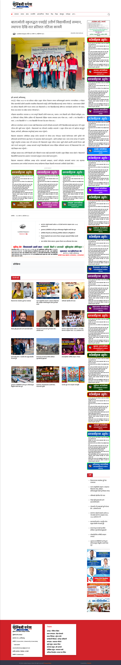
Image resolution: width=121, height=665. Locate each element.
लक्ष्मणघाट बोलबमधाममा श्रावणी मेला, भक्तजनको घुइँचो (45, 386)
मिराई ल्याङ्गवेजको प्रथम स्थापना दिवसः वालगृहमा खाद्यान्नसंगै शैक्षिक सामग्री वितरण (59, 237)
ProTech (89, 663)
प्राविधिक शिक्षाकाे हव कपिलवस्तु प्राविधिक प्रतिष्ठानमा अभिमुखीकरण (58, 233)
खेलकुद (62, 14)
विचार (47, 14)
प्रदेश (27, 14)
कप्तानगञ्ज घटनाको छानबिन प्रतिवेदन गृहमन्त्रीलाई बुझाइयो (45, 358)
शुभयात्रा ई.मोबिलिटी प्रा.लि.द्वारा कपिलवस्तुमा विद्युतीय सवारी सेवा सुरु (58, 230)
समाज (22, 14)
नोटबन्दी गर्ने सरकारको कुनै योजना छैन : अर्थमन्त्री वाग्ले (46, 330)
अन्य (73, 14)
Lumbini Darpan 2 (22, 34)
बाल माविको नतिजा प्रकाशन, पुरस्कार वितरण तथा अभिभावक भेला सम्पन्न (59, 241)
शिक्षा (56, 14)
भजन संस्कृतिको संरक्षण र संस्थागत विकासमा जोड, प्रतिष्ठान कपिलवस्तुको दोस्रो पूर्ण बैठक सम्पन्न (47, 302)
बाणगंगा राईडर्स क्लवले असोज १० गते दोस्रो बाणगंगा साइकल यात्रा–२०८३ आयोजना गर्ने (59, 225)
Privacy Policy (47, 663)
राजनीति (33, 14)
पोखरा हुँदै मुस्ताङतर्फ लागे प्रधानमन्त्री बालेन (22, 329)
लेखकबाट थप (22, 234)
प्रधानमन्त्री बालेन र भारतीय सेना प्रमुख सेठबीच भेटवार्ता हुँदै (22, 358)
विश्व (52, 14)
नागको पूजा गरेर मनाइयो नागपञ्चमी (70, 385)
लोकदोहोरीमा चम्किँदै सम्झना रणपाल (71, 357)
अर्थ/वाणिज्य (40, 14)
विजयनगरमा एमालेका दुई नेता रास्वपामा (21, 301)
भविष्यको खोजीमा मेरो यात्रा (68, 301)
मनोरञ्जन (68, 14)
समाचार (16, 14)
